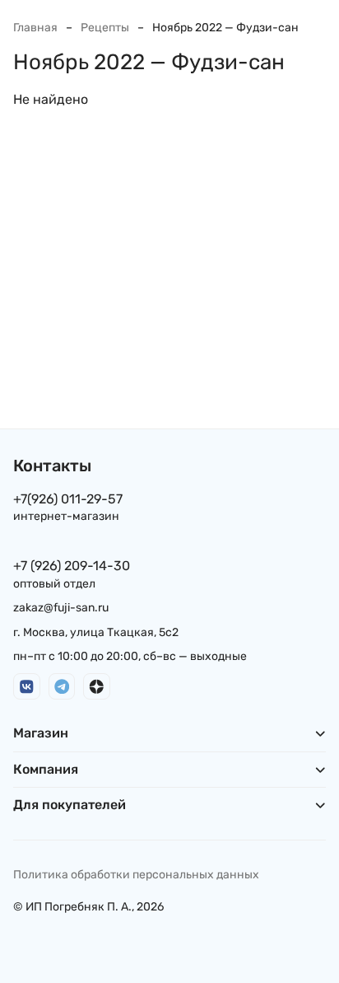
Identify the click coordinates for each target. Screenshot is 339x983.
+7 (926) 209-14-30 (71, 565)
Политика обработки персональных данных (136, 875)
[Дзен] (96, 686)
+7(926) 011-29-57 (68, 499)
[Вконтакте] (26, 686)
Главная (35, 28)
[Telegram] (62, 686)
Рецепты (105, 28)
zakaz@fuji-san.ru (61, 608)
